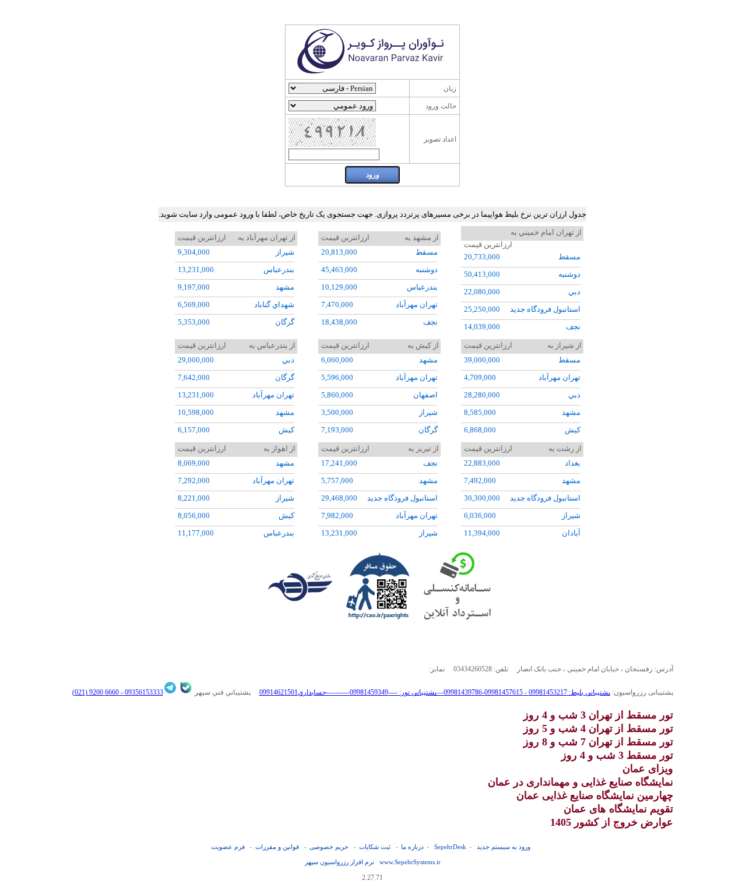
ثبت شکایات (374, 846)
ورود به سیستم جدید (503, 846)
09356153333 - (141, 692)
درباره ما (412, 846)
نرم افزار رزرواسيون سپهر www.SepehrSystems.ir (373, 861)
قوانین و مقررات (277, 846)
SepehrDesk (450, 846)
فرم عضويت (228, 846)
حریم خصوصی (329, 846)
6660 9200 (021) (95, 692)
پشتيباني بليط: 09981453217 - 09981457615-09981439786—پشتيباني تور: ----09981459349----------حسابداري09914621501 (434, 692)
